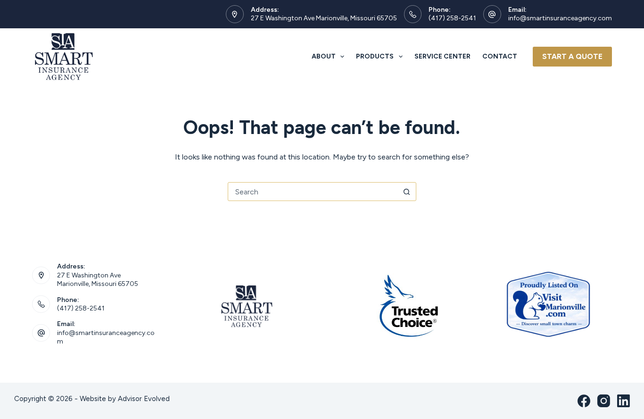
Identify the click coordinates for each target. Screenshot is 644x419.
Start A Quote (572, 56)
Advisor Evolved (144, 398)
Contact (499, 56)
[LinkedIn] (623, 400)
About (324, 56)
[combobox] (313, 191)
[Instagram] (603, 400)
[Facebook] (584, 400)
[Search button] (407, 192)
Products (375, 56)
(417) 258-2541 (452, 18)
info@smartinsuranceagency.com (560, 18)
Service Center (442, 56)
